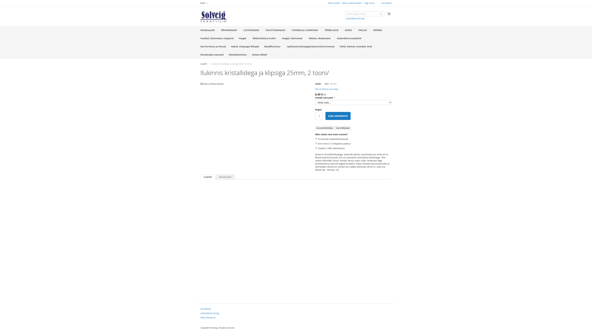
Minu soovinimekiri (352, 3)
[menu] (296, 42)
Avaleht (203, 64)
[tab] (207, 177)
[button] (204, 3)
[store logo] (213, 16)
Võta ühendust (208, 317)
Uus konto (386, 3)
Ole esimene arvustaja (326, 89)
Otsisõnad (205, 308)
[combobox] (365, 13)
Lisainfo (208, 176)
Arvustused (225, 176)
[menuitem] (208, 30)
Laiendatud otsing (355, 18)
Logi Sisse (369, 3)
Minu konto (334, 3)
